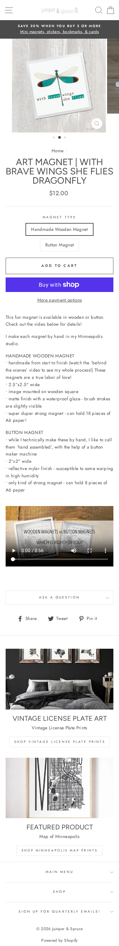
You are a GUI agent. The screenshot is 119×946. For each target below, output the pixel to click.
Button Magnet (59, 244)
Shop (59, 891)
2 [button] (59, 137)
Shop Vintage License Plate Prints (59, 741)
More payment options (59, 300)
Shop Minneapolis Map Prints (59, 850)
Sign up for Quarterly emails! (60, 911)
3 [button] (65, 138)
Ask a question (59, 597)
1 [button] (54, 138)
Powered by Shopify (59, 940)
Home (57, 150)
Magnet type (59, 217)
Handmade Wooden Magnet (59, 229)
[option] (59, 29)
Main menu (60, 871)
